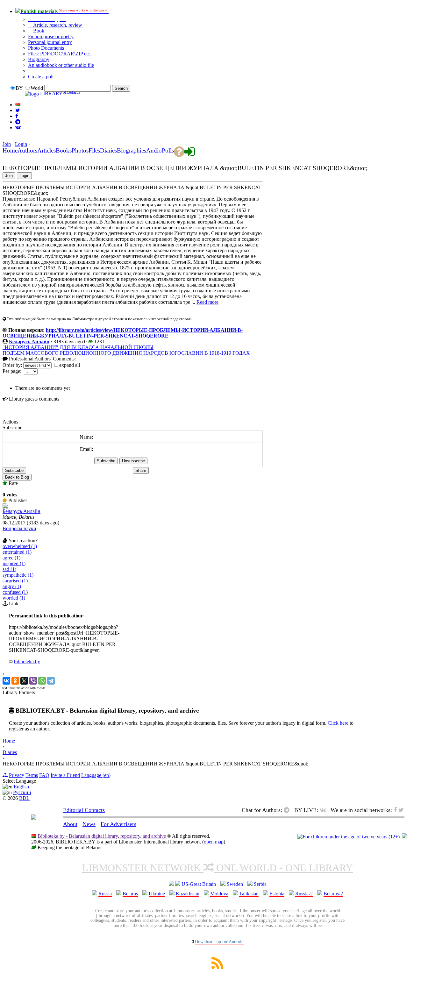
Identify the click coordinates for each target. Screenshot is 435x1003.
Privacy (16, 775)
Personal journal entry (50, 42)
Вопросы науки (19, 528)
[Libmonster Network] (348, 836)
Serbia (260, 884)
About (70, 824)
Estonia (276, 893)
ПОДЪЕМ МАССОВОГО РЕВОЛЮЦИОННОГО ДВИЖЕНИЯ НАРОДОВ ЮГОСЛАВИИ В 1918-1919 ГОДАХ (126, 353)
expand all (69, 365)
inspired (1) (14, 563)
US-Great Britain (199, 884)
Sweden (235, 884)
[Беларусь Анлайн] (5, 506)
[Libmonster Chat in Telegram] (288, 810)
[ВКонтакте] (6, 681)
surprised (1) (15, 580)
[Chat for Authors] (17, 121)
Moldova (219, 893)
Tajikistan (249, 893)
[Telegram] (51, 681)
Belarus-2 (333, 893)
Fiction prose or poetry (51, 36)
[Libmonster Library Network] (404, 836)
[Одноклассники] (15, 681)
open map (214, 841)
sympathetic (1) (18, 575)
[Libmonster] (33, 817)
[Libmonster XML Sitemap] (217, 967)
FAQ (44, 775)
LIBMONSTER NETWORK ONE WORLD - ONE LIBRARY (217, 867)
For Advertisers (118, 824)
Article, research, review (57, 25)
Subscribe (14, 470)
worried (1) (14, 598)
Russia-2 (304, 893)
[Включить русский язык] (17, 104)
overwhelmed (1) (20, 546)
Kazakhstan (187, 893)
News (89, 824)
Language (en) (96, 775)
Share (140, 470)
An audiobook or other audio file (61, 65)
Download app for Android (219, 941)
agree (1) (11, 557)
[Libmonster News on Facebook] (16, 116)
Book (38, 30)
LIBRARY (51, 93)
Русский (22, 792)
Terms (31, 775)
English (21, 786)
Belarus (130, 893)
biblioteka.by (27, 661)
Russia (105, 893)
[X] (24, 681)
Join (7, 144)
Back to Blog (17, 477)
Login (21, 144)
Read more (207, 302)
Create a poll (40, 76)
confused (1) (15, 592)
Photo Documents (46, 48)
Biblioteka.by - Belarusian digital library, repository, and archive (102, 836)
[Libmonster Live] (18, 127)
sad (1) (9, 569)
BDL (24, 798)
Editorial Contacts (84, 810)
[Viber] (33, 681)
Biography (38, 59)
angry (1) (12, 586)
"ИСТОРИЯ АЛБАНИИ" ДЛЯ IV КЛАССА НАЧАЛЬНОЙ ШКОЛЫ (78, 347)
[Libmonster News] (17, 110)
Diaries (10, 752)
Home (9, 740)
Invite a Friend (65, 775)
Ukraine (157, 893)
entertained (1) (17, 552)
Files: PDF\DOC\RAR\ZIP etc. (59, 53)
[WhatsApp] (42, 681)
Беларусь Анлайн (29, 341)
